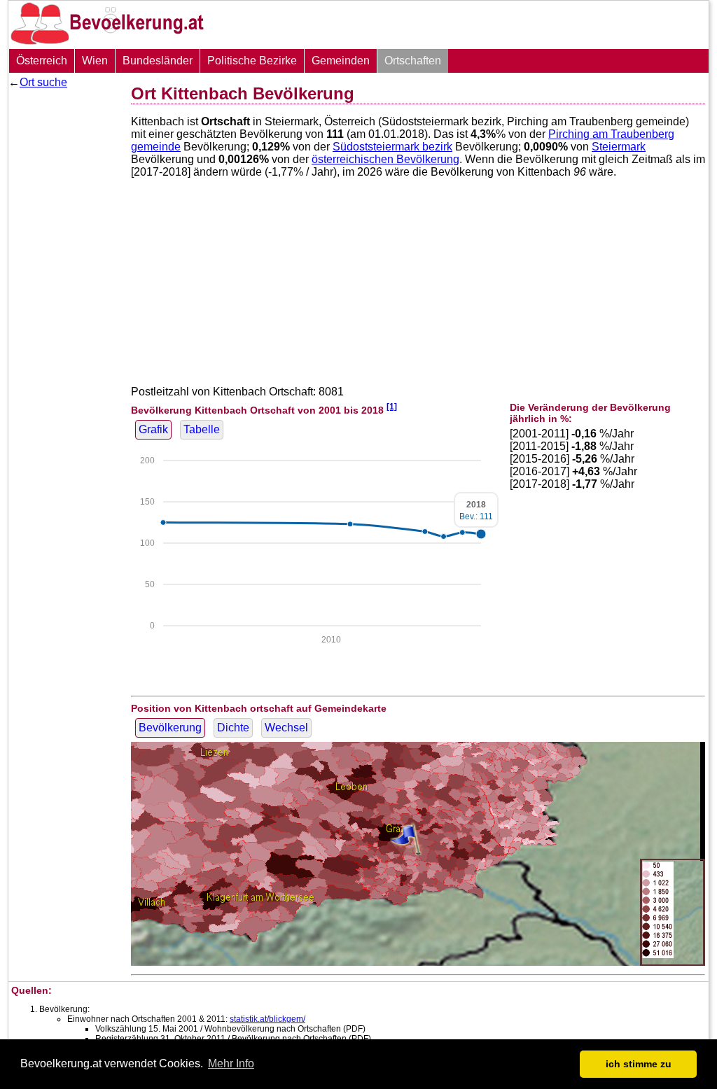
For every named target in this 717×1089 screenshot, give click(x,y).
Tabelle (201, 429)
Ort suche (43, 82)
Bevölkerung (170, 727)
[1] (392, 406)
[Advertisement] (64, 304)
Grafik (153, 429)
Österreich (41, 60)
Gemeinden (341, 60)
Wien (95, 60)
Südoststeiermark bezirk (392, 147)
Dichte (233, 727)
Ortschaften (412, 60)
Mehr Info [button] (231, 1063)
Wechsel (286, 727)
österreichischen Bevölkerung (385, 159)
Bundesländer (158, 60)
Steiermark (619, 147)
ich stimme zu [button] (638, 1063)
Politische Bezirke (252, 60)
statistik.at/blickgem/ (267, 1019)
